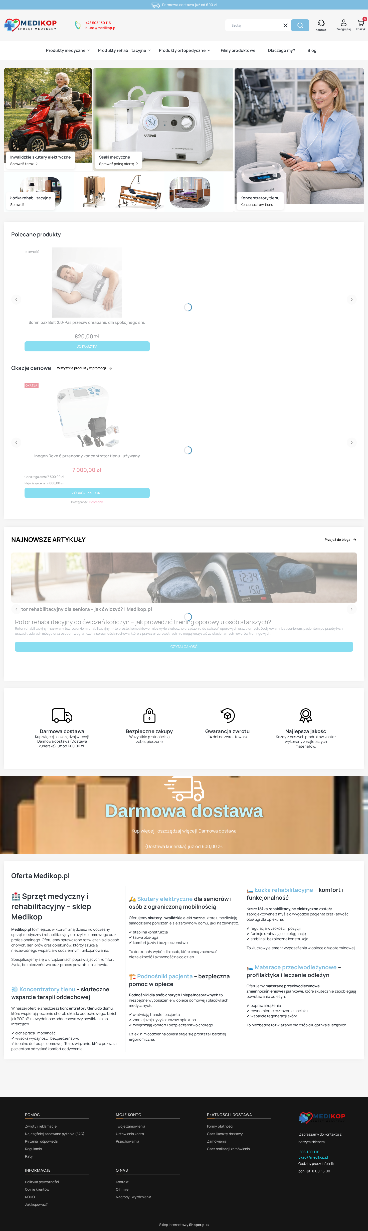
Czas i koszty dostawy (225, 1133)
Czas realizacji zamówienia (228, 1148)
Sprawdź (17, 204)
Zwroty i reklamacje (41, 1126)
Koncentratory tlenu (257, 204)
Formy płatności (220, 1126)
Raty (29, 1156)
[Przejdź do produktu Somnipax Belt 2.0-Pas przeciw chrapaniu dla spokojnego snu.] (87, 282)
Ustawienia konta (130, 1133)
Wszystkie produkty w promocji (81, 368)
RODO (30, 1196)
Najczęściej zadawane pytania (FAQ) (54, 1133)
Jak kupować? (36, 1204)
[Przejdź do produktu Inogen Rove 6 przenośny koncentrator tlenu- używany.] (87, 416)
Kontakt (122, 1181)
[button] (300, 25)
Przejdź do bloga (337, 539)
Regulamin (33, 1148)
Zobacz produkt (87, 492)
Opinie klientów (37, 1189)
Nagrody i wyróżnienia (133, 1196)
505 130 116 (309, 1152)
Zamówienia (217, 1141)
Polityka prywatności (42, 1181)
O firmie (122, 1189)
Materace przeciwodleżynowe (296, 967)
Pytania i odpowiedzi (41, 1141)
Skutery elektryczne (165, 899)
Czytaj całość (184, 646)
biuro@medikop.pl (313, 1157)
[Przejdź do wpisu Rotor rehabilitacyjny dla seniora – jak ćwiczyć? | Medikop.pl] (184, 578)
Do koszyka (87, 346)
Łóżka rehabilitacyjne (284, 890)
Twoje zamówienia (130, 1126)
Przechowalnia (127, 1141)
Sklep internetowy (182, 1224)
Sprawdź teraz (22, 163)
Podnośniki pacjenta (165, 976)
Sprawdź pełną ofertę (117, 163)
